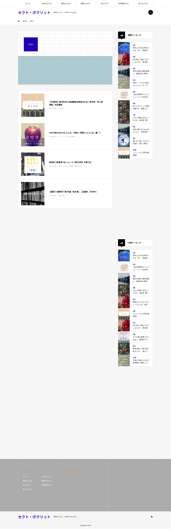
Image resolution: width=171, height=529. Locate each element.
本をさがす (105, 3)
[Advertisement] (135, 199)
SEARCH (150, 12)
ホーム (27, 3)
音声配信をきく (124, 3)
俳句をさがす (47, 3)
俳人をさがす (143, 3)
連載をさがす (85, 3)
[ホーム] (18, 21)
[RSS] (152, 516)
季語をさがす (66, 3)
